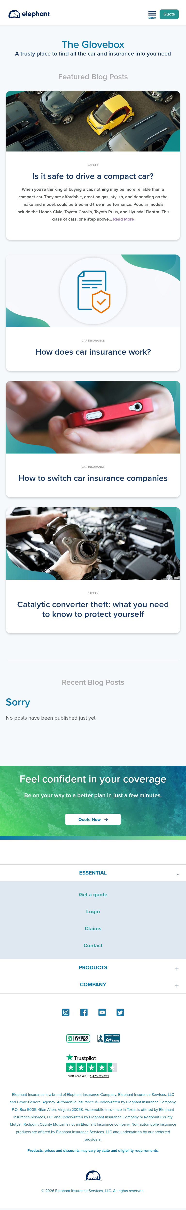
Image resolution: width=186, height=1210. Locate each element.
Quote (169, 14)
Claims (93, 928)
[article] (93, 165)
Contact (93, 945)
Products (93, 967)
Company (93, 984)
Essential (93, 873)
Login (93, 911)
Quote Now (89, 819)
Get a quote (93, 895)
